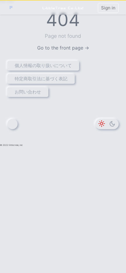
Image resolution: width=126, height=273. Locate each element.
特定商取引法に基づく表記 (41, 78)
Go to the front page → (63, 48)
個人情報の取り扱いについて (43, 65)
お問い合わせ (28, 92)
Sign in (108, 8)
